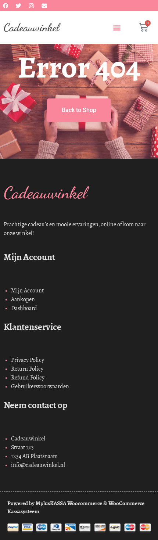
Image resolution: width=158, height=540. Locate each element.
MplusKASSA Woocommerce (69, 503)
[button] (117, 27)
